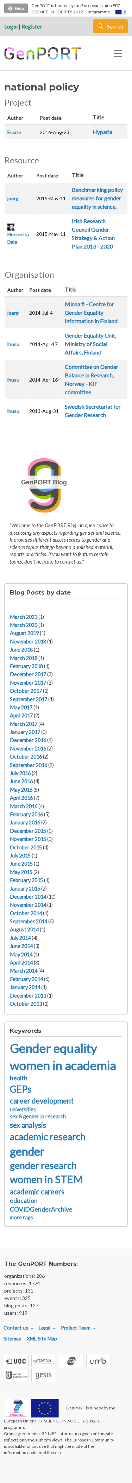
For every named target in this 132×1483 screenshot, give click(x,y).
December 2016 (28, 740)
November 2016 (28, 749)
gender (27, 1151)
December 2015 (28, 831)
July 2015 (20, 856)
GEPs (21, 1089)
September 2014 (28, 921)
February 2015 (26, 880)
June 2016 (21, 781)
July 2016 (20, 773)
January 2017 (25, 732)
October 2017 (26, 691)
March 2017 (23, 724)
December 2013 (28, 996)
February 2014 (26, 979)
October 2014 (26, 913)
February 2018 (26, 666)
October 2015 (26, 847)
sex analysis (28, 1125)
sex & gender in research (38, 1116)
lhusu (13, 344)
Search (114, 26)
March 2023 (23, 617)
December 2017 (28, 674)
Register (31, 26)
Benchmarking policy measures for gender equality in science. (97, 198)
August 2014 (24, 929)
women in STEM (46, 1179)
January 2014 (25, 987)
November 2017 (28, 683)
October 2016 (26, 757)
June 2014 (21, 946)
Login (11, 26)
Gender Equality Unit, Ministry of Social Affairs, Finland (90, 344)
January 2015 (25, 889)
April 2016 (21, 798)
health (18, 1078)
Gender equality (53, 1048)
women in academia (63, 1065)
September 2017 (28, 699)
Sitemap (12, 1338)
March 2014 (23, 971)
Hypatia (102, 131)
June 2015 (21, 864)
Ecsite (14, 132)
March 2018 (23, 658)
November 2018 (28, 642)
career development (42, 1100)
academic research (48, 1136)
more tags (21, 1217)
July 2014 (20, 938)
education (24, 1200)
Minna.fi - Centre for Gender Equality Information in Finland (91, 312)
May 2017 (21, 707)
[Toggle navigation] (118, 53)
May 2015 (21, 872)
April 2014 (21, 963)
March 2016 (23, 806)
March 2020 (23, 625)
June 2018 (21, 650)
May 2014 (21, 954)
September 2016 (28, 765)
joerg (13, 198)
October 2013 (26, 1004)
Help (19, 8)
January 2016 (25, 822)
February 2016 (26, 814)
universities (23, 1109)
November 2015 (28, 839)
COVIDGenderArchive (41, 1209)
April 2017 (21, 715)
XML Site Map (42, 1338)
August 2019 (24, 633)
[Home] (43, 53)
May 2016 (21, 790)
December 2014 (28, 897)
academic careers (37, 1191)
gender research (43, 1165)
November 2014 (28, 905)
